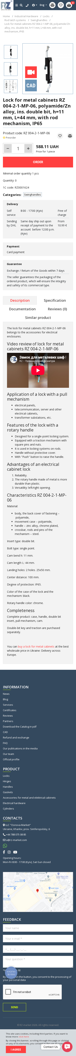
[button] (67, 1047)
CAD (5, 732)
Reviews (8, 715)
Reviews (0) (57, 309)
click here (24, 1036)
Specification (55, 300)
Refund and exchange (16, 737)
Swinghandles (32, 194)
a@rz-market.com (16, 840)
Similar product (38, 317)
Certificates (9, 710)
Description (20, 300)
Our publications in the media (20, 748)
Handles (8, 786)
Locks (6, 776)
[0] (61, 5)
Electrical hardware (14, 803)
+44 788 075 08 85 (16, 834)
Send (14, 1007)
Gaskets (8, 792)
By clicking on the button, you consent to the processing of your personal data (37, 978)
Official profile (11, 759)
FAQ (5, 743)
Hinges (7, 781)
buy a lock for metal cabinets (36, 646)
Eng (42, 5)
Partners (8, 721)
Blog (5, 699)
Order (38, 162)
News (6, 694)
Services (8, 704)
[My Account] (34, 5)
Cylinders (8, 808)
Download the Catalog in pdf (19, 726)
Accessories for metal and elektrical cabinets (29, 797)
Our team (8, 754)
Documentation (22, 309)
